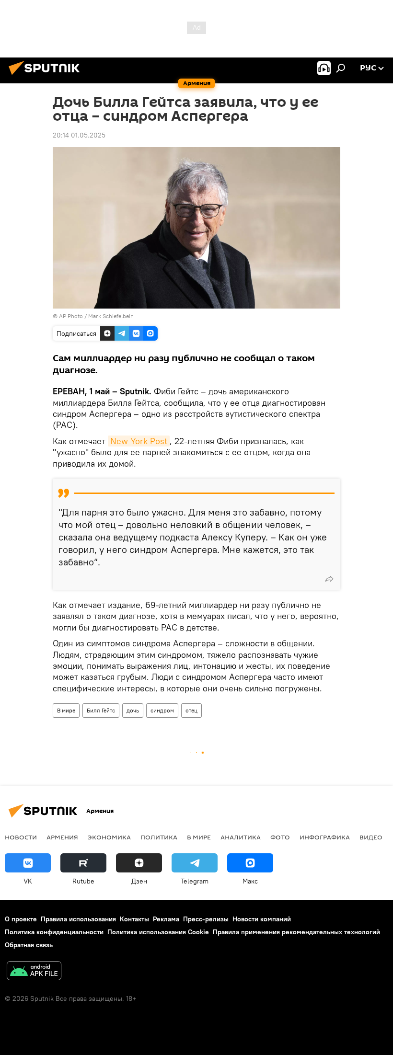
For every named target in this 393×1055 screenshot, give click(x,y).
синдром (162, 710)
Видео (370, 837)
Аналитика (240, 837)
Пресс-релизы (206, 919)
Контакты (134, 919)
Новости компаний (261, 919)
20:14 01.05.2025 (79, 135)
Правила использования (78, 919)
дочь (133, 710)
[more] (329, 578)
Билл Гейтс (101, 710)
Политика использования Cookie (158, 932)
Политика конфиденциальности (54, 932)
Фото (280, 837)
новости (21, 837)
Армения (62, 837)
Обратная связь (29, 944)
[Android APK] (34, 972)
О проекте (21, 919)
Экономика (109, 837)
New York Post (138, 441)
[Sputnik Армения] (47, 76)
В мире (66, 710)
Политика (158, 837)
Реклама (166, 919)
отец (191, 710)
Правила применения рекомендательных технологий (296, 932)
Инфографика (325, 837)
